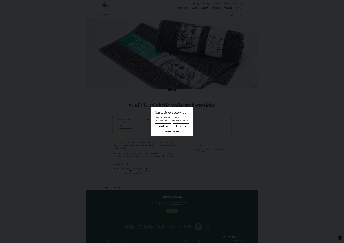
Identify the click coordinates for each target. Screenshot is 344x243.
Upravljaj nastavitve (172, 131)
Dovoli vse (163, 126)
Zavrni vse (181, 126)
